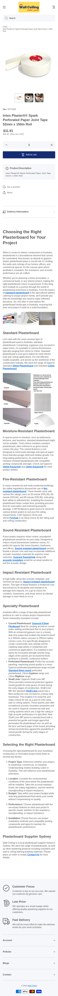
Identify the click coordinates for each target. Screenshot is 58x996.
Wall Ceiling (32, 986)
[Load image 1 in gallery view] (18, 98)
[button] (53, 7)
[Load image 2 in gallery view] (29, 98)
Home (5, 27)
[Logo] (29, 7)
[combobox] (29, 18)
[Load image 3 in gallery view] (39, 98)
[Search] (5, 18)
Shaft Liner (32, 691)
